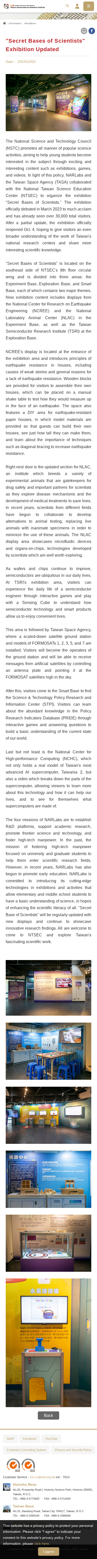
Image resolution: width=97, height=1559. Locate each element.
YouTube (51, 1439)
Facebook (29, 1439)
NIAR (10, 1439)
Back (48, 1415)
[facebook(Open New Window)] (91, 30)
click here (41, 1544)
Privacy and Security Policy (73, 1450)
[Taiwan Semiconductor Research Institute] (24, 6)
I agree (48, 1552)
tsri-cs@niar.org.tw (42, 1477)
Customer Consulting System (26, 1450)
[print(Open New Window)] (84, 30)
